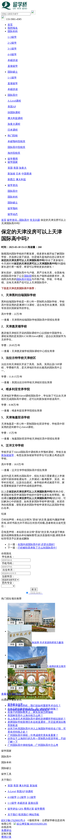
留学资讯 (13, 185)
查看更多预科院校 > (12, 694)
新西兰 (11, 179)
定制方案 (6, 833)
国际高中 (13, 95)
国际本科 (13, 31)
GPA (20, 808)
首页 (10, 24)
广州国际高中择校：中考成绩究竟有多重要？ (33, 735)
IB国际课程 (14, 112)
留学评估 (13, 808)
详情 (11, 623)
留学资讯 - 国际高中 (18, 220)
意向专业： (8, 582)
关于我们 (13, 814)
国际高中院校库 (16, 147)
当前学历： (8, 576)
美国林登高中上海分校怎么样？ (25, 715)
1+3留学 (12, 37)
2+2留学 (12, 43)
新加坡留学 (7, 455)
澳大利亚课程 (15, 118)
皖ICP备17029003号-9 (13, 820)
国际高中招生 (24, 279)
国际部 (28, 276)
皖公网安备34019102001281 (32, 823)
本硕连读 (13, 60)
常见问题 (35, 220)
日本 (18, 173)
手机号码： (8, 563)
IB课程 (29, 791)
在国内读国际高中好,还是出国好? (36, 544)
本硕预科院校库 (16, 141)
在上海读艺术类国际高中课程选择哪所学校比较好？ (37, 718)
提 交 (34, 589)
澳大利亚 (21, 179)
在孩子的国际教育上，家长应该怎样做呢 (30, 712)
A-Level (12, 791)
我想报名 (13, 28)
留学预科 (13, 208)
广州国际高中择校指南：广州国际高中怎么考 (33, 745)
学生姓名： (8, 556)
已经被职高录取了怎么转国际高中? (37, 547)
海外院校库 (14, 153)
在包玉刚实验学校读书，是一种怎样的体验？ (33, 708)
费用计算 (29, 808)
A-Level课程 (14, 100)
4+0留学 (12, 54)
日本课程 (13, 129)
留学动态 (13, 214)
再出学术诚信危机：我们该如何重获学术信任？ (34, 705)
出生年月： (8, 570)
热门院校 (13, 135)
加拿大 (23, 167)
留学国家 (13, 162)
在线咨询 (6, 827)
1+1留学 (12, 77)
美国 (15, 167)
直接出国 (33, 803)
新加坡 (11, 173)
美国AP (12, 106)
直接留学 (13, 66)
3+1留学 (12, 48)
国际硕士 (13, 71)
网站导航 (34, 814)
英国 (10, 167)
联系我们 (23, 814)
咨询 (20, 623)
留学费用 (13, 158)
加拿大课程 (14, 124)
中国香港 (27, 173)
